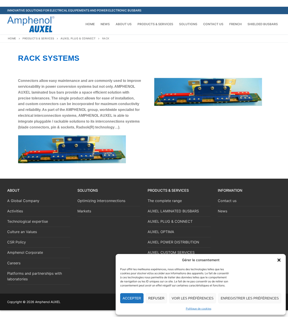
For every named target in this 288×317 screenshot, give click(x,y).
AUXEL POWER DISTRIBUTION (173, 242)
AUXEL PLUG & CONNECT (78, 38)
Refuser (156, 298)
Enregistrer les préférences (250, 298)
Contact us (227, 200)
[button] (279, 260)
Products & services (38, 38)
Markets (84, 211)
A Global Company (23, 200)
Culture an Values (22, 231)
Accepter (132, 298)
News (222, 211)
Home (12, 38)
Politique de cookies (198, 308)
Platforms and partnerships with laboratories (34, 276)
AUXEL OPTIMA (161, 231)
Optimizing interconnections (101, 200)
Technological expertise (27, 221)
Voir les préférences (193, 298)
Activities (15, 211)
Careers (13, 263)
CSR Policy (16, 242)
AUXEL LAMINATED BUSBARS (173, 211)
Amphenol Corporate (25, 252)
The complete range (165, 200)
